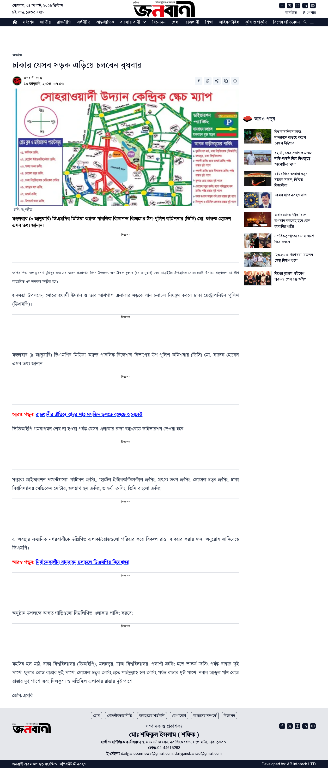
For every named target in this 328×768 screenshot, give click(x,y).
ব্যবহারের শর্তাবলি (152, 715)
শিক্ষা (209, 22)
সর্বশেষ (28, 22)
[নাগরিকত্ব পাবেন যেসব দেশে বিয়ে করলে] (258, 240)
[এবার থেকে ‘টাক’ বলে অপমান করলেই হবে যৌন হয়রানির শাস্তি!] (258, 219)
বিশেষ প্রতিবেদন (286, 22)
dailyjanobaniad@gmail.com (198, 753)
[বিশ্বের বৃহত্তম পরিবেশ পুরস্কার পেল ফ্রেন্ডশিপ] (258, 278)
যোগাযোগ (179, 715)
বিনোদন (159, 22)
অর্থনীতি (83, 22)
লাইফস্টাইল (229, 22)
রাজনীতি (64, 22)
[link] (17, 55)
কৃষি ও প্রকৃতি (256, 22)
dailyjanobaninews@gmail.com (147, 753)
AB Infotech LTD (301, 764)
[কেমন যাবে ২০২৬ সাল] (258, 200)
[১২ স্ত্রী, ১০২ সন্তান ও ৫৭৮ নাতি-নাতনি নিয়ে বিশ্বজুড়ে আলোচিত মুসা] (258, 157)
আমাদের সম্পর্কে (205, 715)
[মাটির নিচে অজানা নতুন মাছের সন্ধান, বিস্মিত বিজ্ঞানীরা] (258, 178)
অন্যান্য (17, 55)
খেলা (175, 22)
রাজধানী (192, 22)
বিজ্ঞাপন (229, 715)
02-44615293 (168, 747)
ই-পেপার (309, 12)
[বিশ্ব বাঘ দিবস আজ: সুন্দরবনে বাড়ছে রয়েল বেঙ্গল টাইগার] (258, 136)
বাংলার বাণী (130, 22)
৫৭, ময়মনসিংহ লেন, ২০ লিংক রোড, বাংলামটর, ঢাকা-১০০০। (183, 742)
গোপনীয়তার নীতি (119, 715)
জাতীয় (45, 22)
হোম (96, 715)
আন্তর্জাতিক (105, 22)
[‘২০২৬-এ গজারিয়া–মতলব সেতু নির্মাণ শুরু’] (258, 259)
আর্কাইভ (291, 12)
